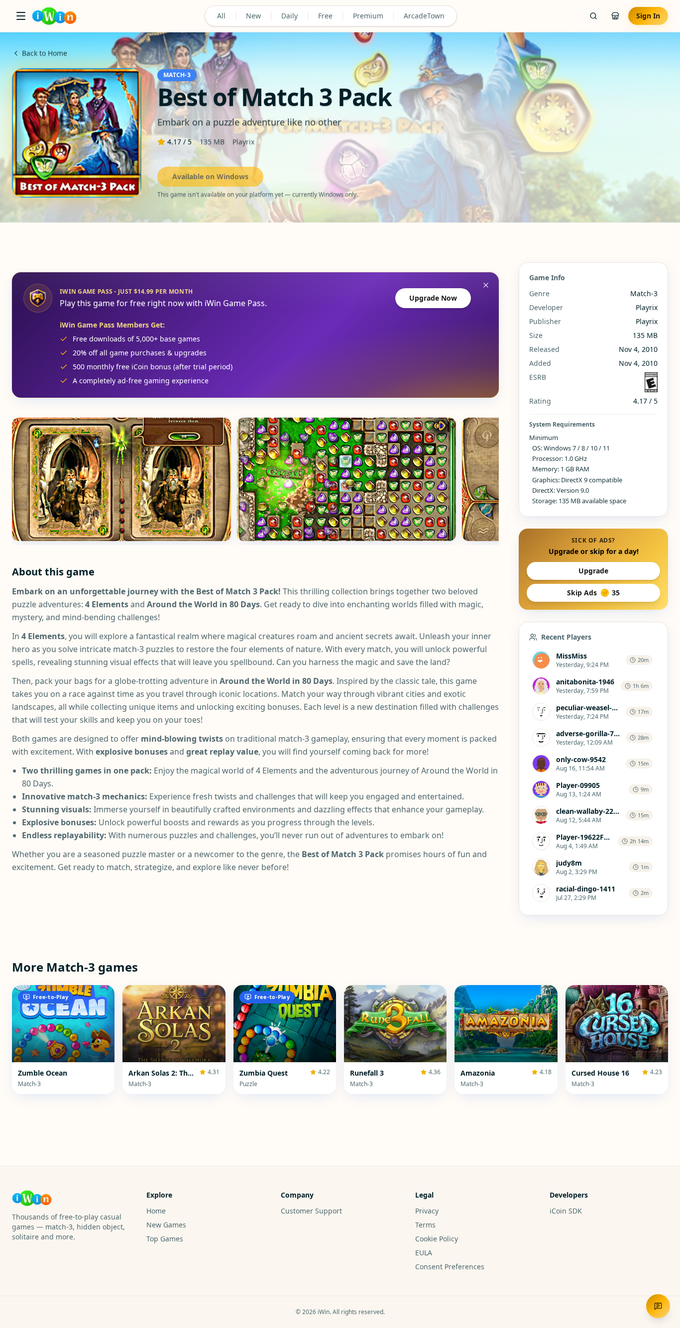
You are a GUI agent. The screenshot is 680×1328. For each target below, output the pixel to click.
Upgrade (593, 570)
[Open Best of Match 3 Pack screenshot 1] (121, 479)
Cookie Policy (436, 1238)
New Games (166, 1224)
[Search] (593, 16)
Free (325, 15)
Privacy (427, 1211)
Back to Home (44, 53)
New (253, 15)
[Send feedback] (658, 1306)
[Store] (615, 16)
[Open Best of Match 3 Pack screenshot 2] (346, 479)
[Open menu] (21, 16)
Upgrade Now (433, 298)
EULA (423, 1252)
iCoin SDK (566, 1211)
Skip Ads (593, 592)
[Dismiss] (486, 285)
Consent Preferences (449, 1266)
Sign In (648, 15)
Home (156, 1211)
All (221, 15)
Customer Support (311, 1211)
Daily (289, 15)
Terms (425, 1224)
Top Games (164, 1238)
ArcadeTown (424, 15)
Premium (368, 15)
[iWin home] (54, 16)
